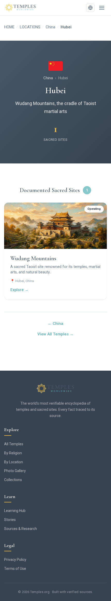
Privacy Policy (15, 560)
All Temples (13, 444)
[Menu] (102, 8)
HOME (9, 27)
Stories (10, 520)
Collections (13, 480)
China (50, 27)
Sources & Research (20, 529)
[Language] (90, 8)
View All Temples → (55, 334)
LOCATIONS (30, 27)
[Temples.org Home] (55, 388)
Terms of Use (15, 569)
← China (55, 323)
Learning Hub (15, 511)
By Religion (13, 453)
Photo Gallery (15, 471)
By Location (13, 462)
